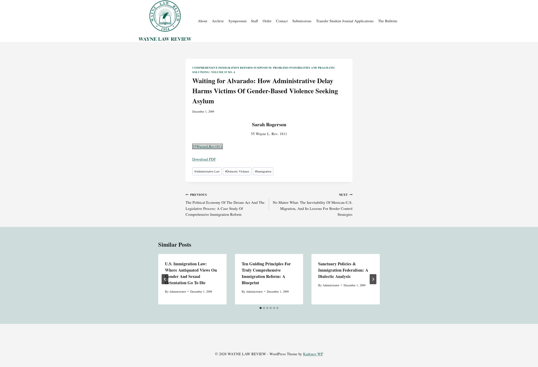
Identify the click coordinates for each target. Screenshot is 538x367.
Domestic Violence (237, 171)
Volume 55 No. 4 (223, 72)
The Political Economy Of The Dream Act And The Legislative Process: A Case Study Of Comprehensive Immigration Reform (225, 204)
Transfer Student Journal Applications (345, 20)
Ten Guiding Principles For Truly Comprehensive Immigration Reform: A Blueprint (266, 273)
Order (267, 20)
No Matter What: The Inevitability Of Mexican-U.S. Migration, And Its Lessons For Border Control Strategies (312, 204)
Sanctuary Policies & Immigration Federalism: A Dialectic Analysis (343, 270)
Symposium (237, 20)
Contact (282, 20)
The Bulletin (387, 20)
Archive (218, 20)
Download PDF (204, 159)
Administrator (177, 291)
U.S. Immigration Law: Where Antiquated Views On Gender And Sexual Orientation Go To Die (191, 273)
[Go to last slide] (165, 279)
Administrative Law (207, 171)
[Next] (373, 279)
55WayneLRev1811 (208, 146)
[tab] (261, 308)
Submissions (301, 20)
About (202, 20)
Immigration (263, 171)
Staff (254, 20)
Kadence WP (313, 353)
